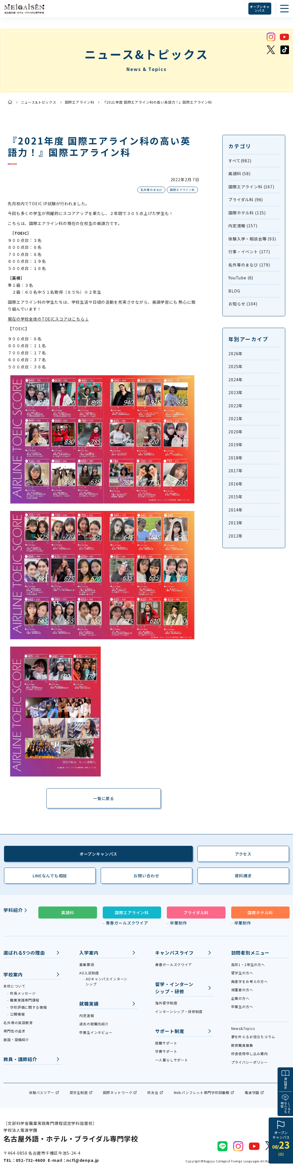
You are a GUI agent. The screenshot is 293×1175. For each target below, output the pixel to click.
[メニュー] (284, 8)
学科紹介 (13, 910)
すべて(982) (240, 160)
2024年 (235, 379)
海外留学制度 (166, 1002)
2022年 (235, 405)
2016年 (235, 484)
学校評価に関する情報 (28, 1007)
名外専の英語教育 (18, 1022)
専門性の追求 (14, 1030)
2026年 (235, 353)
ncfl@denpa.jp (82, 1160)
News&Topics (243, 1028)
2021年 (235, 418)
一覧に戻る (103, 798)
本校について (14, 986)
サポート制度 (169, 1031)
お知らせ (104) (242, 304)
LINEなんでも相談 (50, 875)
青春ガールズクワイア (127, 923)
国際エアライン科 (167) (251, 186)
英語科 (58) (239, 173)
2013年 (235, 523)
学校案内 (13, 974)
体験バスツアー (41, 1092)
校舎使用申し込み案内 (249, 1053)
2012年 (235, 536)
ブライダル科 (196, 912)
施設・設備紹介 (16, 1039)
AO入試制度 (89, 972)
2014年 (235, 510)
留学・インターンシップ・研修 (174, 988)
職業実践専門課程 (24, 1000)
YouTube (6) (240, 278)
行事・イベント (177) (249, 251)
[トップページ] (10, 102)
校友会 (153, 1092)
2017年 (235, 470)
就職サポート (166, 1042)
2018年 (235, 458)
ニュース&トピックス (38, 102)
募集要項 (86, 964)
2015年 (235, 496)
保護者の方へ (242, 989)
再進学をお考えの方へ (249, 981)
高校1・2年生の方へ (248, 964)
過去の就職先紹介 (94, 1023)
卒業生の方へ (242, 1006)
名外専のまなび (151, 189)
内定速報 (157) (242, 225)
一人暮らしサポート (171, 1059)
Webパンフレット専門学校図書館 (201, 1092)
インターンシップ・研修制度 (179, 1011)
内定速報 (86, 1015)
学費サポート (166, 1051)
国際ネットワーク (117, 1092)
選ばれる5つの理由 (24, 952)
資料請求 (285, 1083)
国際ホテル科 (260, 912)
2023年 (235, 392)
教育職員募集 (242, 1045)
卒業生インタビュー (95, 1032)
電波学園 (252, 1092)
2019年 (235, 444)
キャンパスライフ (174, 952)
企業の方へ (240, 998)
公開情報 (17, 1014)
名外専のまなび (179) (249, 265)
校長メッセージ (23, 993)
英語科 (67, 912)
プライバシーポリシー (249, 1062)
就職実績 (88, 1003)
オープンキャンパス (260, 8)
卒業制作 (178, 923)
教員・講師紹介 (20, 1059)
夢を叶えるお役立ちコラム (253, 1036)
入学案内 (88, 952)
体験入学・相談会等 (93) (252, 239)
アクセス (243, 854)
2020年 (235, 432)
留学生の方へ (242, 972)
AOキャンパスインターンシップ (106, 981)
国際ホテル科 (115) (247, 213)
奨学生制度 (79, 1092)
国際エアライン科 (79, 102)
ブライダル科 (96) (245, 199)
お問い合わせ (146, 875)
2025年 (235, 366)
